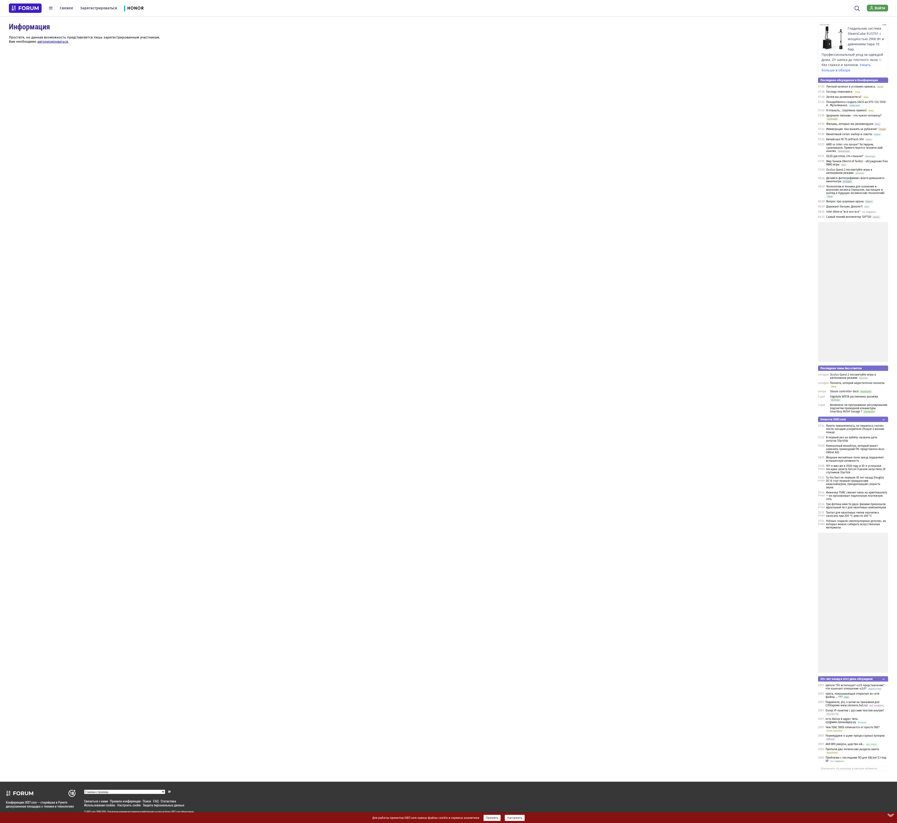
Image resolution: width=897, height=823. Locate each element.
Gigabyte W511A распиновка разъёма (854, 396)
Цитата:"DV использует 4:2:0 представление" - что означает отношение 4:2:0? (856, 687)
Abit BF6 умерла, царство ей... (845, 744)
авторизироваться (52, 41)
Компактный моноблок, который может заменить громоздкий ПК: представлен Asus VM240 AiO (855, 449)
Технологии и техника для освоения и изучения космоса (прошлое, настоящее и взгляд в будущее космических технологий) (855, 190)
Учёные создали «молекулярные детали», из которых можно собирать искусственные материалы (856, 524)
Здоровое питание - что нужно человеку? (854, 115)
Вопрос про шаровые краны (845, 201)
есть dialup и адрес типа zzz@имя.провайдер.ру (842, 720)
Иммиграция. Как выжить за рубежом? (851, 129)
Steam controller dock (844, 391)
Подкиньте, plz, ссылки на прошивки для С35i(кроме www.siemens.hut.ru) (852, 703)
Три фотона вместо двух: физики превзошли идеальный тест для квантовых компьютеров (856, 506)
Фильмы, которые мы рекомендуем (849, 124)
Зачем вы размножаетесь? (843, 96)
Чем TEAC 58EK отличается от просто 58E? (853, 727)
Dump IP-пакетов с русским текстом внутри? (855, 710)
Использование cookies (99, 805)
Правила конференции (125, 801)
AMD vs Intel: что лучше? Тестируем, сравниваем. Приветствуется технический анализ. (854, 148)
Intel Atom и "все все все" (843, 211)
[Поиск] (857, 8)
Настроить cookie (129, 805)
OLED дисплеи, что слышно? (844, 156)
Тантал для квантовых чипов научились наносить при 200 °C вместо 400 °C (852, 514)
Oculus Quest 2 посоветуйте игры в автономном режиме (849, 171)
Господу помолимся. (839, 91)
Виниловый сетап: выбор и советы (849, 134)
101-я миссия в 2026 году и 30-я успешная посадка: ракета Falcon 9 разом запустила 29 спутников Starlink (855, 469)
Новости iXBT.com (833, 419)
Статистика (168, 801)
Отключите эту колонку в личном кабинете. (849, 768)
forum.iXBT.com (172, 811)
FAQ (156, 801)
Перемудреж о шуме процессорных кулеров (855, 735)
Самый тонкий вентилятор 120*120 (848, 216)
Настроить (514, 818)
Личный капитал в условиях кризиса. (851, 86)
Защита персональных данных (163, 805)
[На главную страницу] (25, 8)
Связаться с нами (96, 801)
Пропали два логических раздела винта (852, 749)
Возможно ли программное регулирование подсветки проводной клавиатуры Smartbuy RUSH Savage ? (858, 408)
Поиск (147, 801)
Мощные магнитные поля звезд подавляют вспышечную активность (855, 459)
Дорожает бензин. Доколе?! (844, 206)
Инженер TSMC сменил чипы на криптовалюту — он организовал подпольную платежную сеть (856, 496)
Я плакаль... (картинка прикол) (846, 110)
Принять (492, 818)
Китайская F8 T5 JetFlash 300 (845, 139)
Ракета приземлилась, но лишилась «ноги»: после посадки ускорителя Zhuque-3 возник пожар (855, 429)
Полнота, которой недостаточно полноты (857, 383)
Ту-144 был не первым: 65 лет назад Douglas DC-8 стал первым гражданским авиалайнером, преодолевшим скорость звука (855, 482)
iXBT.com (91, 811)
